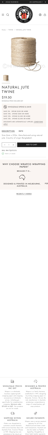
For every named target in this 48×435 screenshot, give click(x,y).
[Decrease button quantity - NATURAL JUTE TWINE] (4, 145)
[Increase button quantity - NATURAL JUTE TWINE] (13, 145)
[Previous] (3, 2)
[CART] (45, 14)
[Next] (45, 2)
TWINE (10, 30)
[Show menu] (3, 14)
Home (4, 30)
